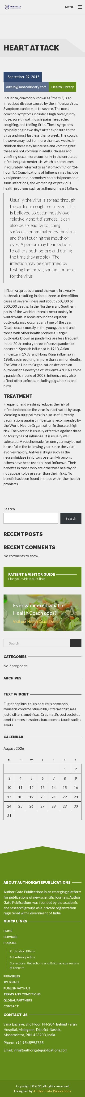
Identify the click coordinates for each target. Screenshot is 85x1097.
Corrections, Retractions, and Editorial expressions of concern (44, 966)
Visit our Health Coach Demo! (36, 621)
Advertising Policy (22, 957)
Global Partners (18, 1000)
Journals (11, 982)
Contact (11, 1006)
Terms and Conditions (22, 994)
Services (10, 937)
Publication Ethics (22, 951)
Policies (10, 943)
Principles (12, 976)
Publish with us (17, 988)
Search (9, 509)
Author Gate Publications (52, 1091)
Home (8, 931)
